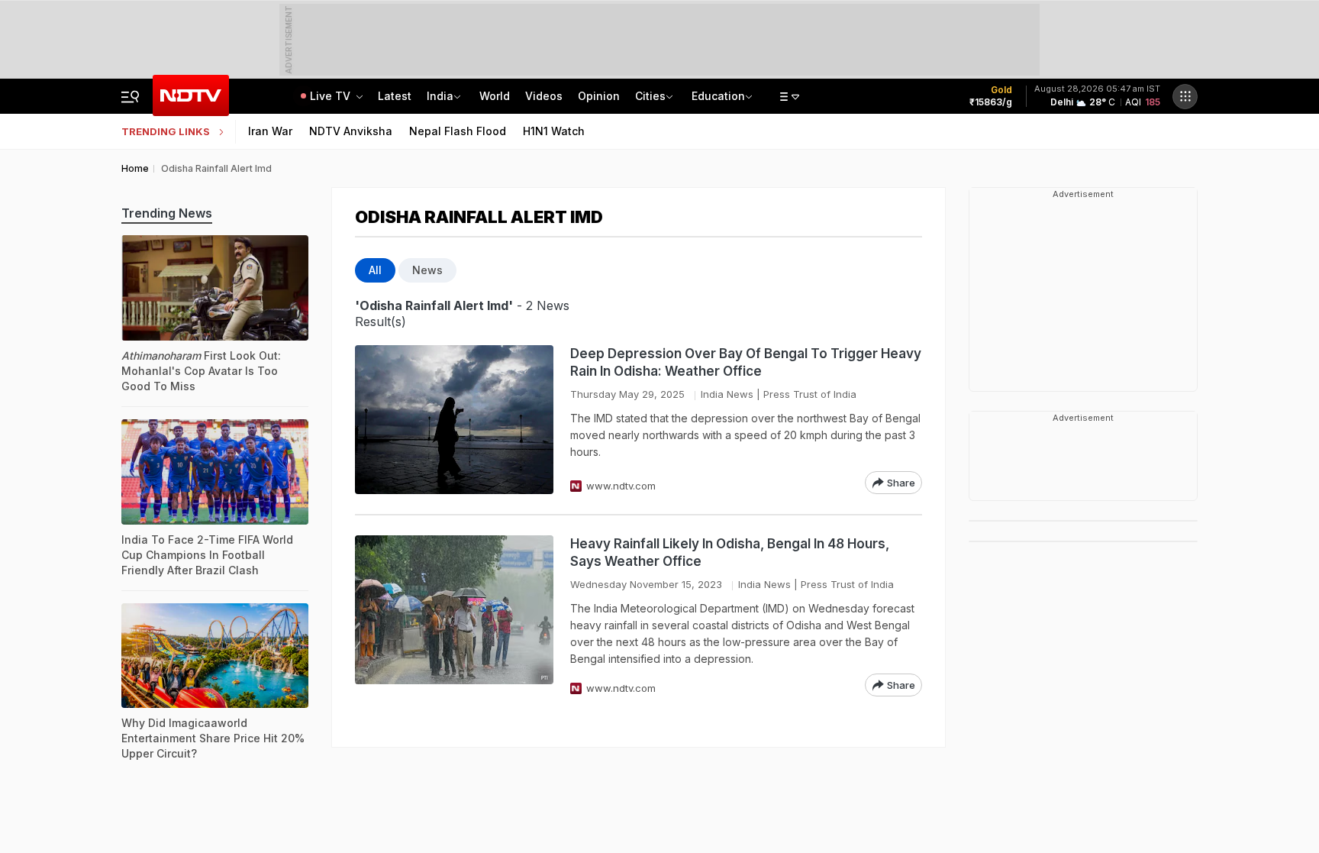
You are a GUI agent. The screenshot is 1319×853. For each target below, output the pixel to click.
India (440, 95)
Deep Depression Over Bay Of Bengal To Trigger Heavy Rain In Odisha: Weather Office (745, 362)
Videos (544, 95)
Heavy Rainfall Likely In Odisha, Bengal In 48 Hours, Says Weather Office (729, 552)
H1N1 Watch (554, 130)
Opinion (599, 95)
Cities (650, 95)
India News (727, 394)
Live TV (331, 95)
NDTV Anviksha (350, 130)
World (494, 95)
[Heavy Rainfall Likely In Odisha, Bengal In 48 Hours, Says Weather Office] (454, 615)
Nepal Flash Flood (457, 130)
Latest (394, 95)
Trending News (166, 213)
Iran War (270, 130)
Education (718, 95)
